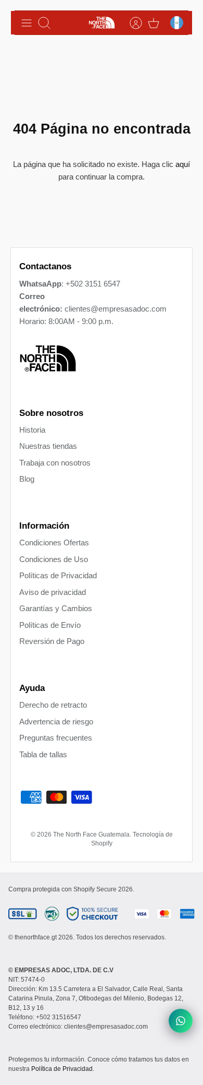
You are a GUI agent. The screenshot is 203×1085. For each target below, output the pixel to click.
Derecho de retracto (53, 704)
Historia (32, 429)
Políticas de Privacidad (58, 575)
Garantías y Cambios (55, 608)
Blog (26, 478)
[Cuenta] (130, 22)
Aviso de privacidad (52, 592)
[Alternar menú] (26, 22)
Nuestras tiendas (48, 446)
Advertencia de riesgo (56, 721)
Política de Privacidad (62, 1068)
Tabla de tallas (43, 754)
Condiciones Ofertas (54, 542)
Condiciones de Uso (53, 559)
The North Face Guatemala (91, 834)
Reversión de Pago (51, 641)
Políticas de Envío (50, 625)
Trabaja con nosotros (55, 462)
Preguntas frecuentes (55, 737)
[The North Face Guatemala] (102, 22)
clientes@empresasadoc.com (116, 308)
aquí (182, 164)
